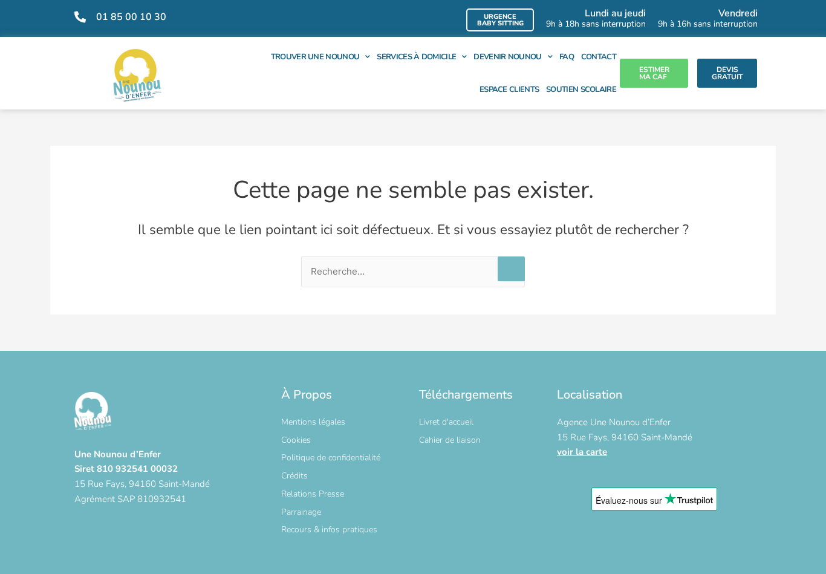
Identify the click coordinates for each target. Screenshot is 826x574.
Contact (598, 56)
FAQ (566, 56)
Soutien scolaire (581, 89)
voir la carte (582, 452)
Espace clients (509, 89)
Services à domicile (416, 56)
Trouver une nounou (315, 56)
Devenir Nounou (507, 56)
